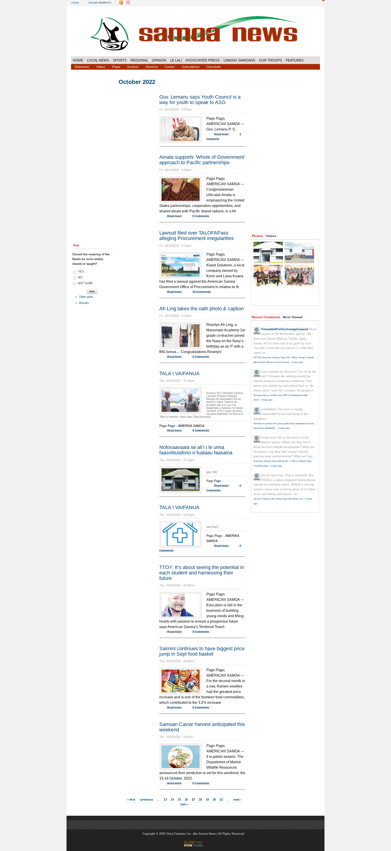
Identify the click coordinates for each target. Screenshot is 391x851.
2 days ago (297, 362)
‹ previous (146, 799)
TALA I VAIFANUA (179, 373)
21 (221, 799)
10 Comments (202, 291)
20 (214, 799)
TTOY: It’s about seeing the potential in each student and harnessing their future (201, 572)
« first (131, 799)
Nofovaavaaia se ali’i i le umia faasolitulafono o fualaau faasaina (195, 449)
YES (81, 271)
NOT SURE (85, 283)
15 (179, 799)
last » (184, 804)
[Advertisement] (92, 148)
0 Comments (201, 216)
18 (200, 799)
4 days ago (276, 466)
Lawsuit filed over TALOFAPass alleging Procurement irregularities (196, 235)
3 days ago (266, 399)
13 (165, 799)
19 (207, 799)
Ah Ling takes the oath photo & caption (201, 308)
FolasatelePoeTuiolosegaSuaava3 (284, 329)
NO (80, 277)
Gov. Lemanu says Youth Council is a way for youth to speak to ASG (200, 99)
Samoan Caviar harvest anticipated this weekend (202, 726)
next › (237, 799)
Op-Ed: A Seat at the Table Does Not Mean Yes (278, 499)
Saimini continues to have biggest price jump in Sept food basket (202, 651)
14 (172, 799)
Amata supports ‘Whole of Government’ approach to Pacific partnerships (202, 159)
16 (186, 799)
